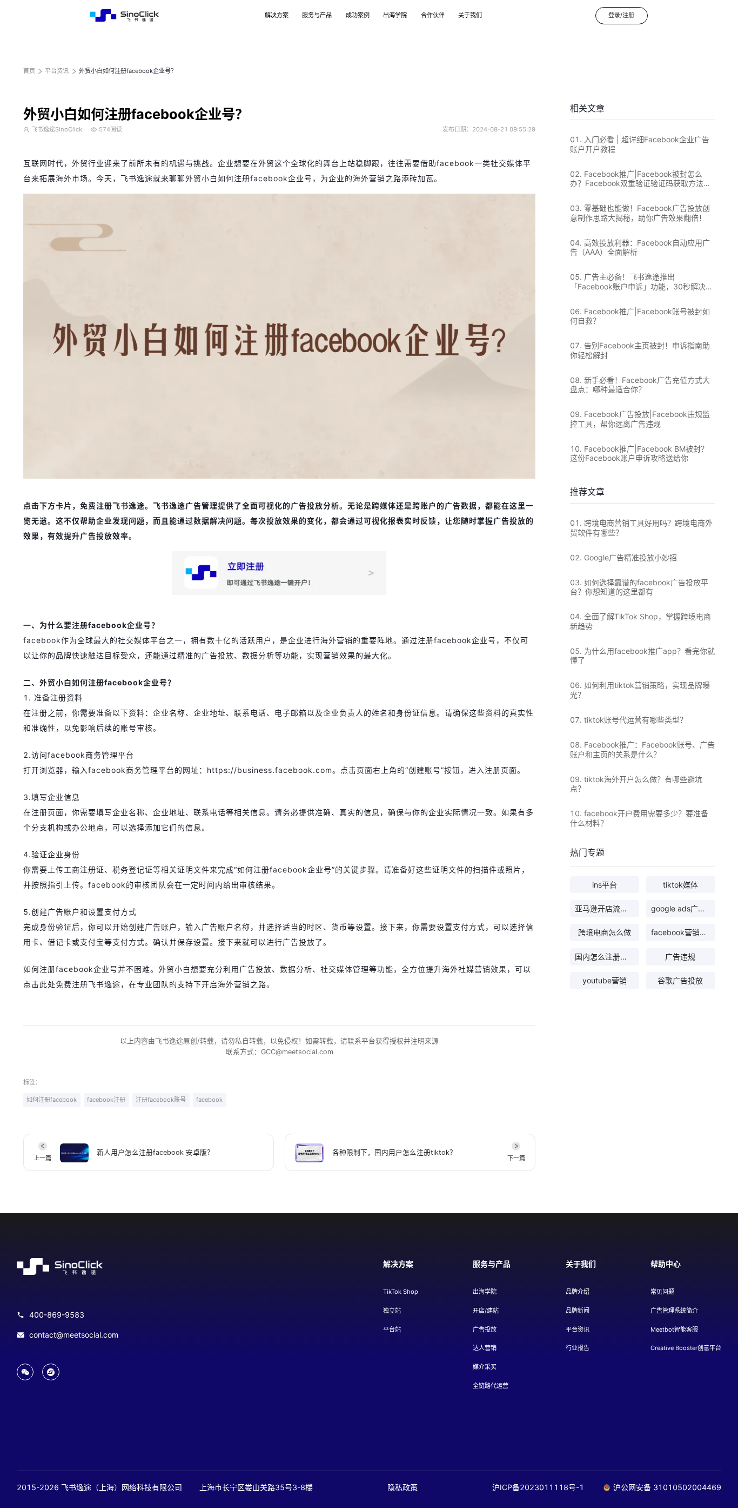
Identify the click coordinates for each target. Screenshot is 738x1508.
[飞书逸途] (124, 15)
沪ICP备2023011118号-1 (538, 1487)
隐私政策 (402, 1487)
